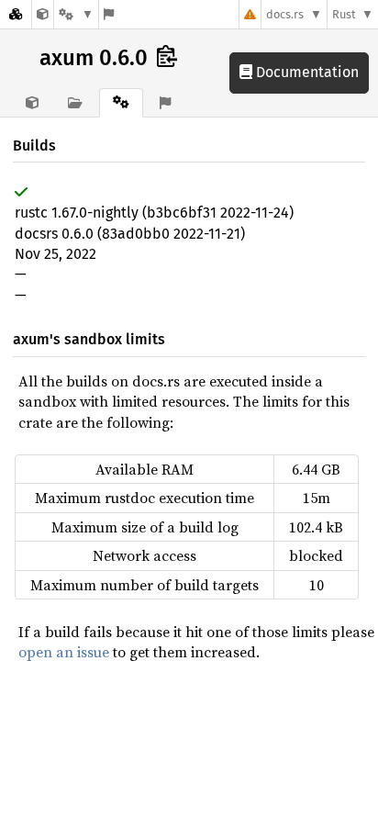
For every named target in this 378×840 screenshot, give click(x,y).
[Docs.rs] (15, 14)
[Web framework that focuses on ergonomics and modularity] (42, 14)
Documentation (305, 72)
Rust (344, 14)
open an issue (63, 652)
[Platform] (76, 14)
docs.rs (285, 14)
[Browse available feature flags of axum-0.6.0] (108, 14)
